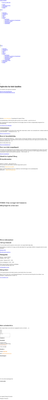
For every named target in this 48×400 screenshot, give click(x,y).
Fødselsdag (4, 12)
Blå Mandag (7, 19)
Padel (3, 15)
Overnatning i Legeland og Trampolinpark (12, 20)
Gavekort (4, 14)
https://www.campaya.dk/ (10, 169)
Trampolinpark (5, 13)
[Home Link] (18, 43)
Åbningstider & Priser (6, 60)
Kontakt (3, 62)
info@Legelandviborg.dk (6, 353)
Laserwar (4, 17)
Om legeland (4, 61)
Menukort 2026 (3, 250)
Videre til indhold (3, 0)
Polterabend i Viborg (8, 21)
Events (3, 18)
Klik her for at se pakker (9, 166)
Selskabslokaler (7, 22)
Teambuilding (7, 23)
